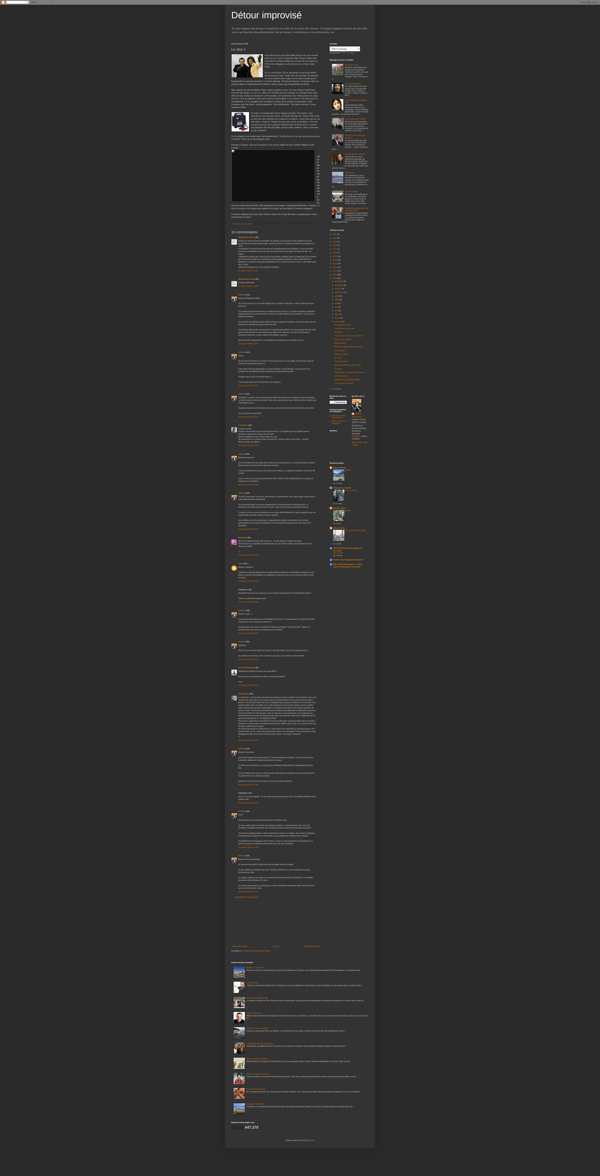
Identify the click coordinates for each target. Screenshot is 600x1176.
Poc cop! (338, 332)
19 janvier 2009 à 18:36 (248, 485)
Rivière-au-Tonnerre (255, 968)
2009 (334, 278)
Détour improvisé (266, 15)
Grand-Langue (339, 508)
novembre (339, 285)
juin (336, 303)
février (337, 318)
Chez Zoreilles (339, 528)
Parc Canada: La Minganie (339, 422)
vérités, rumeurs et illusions (258, 1074)
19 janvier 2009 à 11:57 (248, 271)
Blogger (311, 1140)
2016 (334, 253)
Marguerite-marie (246, 237)
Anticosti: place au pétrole (257, 1028)
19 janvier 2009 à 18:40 (248, 529)
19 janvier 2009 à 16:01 (248, 417)
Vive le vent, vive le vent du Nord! (348, 336)
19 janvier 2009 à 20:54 (248, 581)
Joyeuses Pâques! (352, 84)
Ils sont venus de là (342, 325)
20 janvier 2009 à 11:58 (248, 785)
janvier (338, 322)
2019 (334, 242)
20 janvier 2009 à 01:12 (248, 685)
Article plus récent (239, 946)
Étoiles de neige (341, 354)
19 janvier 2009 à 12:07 (248, 344)
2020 (334, 238)
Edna (240, 563)
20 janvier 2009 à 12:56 (248, 847)
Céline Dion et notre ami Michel (259, 1044)
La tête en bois (252, 983)
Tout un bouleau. (351, 490)
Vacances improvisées (255, 1089)
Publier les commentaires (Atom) (257, 951)
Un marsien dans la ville (344, 328)
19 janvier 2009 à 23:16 (248, 659)
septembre (339, 292)
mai (336, 307)
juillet (337, 300)
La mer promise (341, 361)
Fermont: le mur (351, 65)
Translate (351, 53)
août (337, 296)
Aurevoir (338, 369)
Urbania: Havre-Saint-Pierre (339, 417)
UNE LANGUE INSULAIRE (355, 530)
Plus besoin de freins (343, 339)
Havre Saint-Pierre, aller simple (347, 365)
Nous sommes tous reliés (257, 1059)
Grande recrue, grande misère (347, 380)
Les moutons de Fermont (355, 119)
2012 (334, 267)
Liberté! (348, 510)
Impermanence (339, 468)
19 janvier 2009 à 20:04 (248, 555)
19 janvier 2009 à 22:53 (248, 633)
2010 (334, 275)
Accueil (275, 946)
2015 (334, 256)
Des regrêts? (339, 350)
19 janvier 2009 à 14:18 (248, 385)
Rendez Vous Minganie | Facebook (348, 560)
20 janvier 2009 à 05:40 (248, 740)
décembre (339, 281)
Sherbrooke (357, 417)
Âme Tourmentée (246, 668)
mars (337, 314)
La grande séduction (255, 1104)
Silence (348, 470)
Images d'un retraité (342, 488)
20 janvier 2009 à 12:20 (248, 803)
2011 (334, 271)
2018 (334, 245)
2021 (334, 234)
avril (337, 311)
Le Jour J (338, 358)
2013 (334, 263)
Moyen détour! (340, 343)
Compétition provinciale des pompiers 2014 (357, 209)
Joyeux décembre (254, 1013)
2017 (334, 249)
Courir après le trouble (343, 383)
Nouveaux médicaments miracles (348, 347)
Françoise (242, 425)
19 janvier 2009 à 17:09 (248, 445)
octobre (338, 289)
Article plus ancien (312, 946)
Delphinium (243, 694)
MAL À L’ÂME (338, 553)
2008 (334, 389)
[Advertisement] (275, 921)
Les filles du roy (341, 376)
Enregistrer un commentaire (247, 897)
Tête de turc (350, 173)
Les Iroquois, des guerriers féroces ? (349, 372)
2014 (334, 260)
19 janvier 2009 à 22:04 (248, 602)
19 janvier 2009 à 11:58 (248, 286)
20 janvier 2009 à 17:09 (248, 892)
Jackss (241, 295)
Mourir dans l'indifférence (257, 998)
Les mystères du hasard (355, 154)
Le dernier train (351, 192)
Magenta (242, 537)
